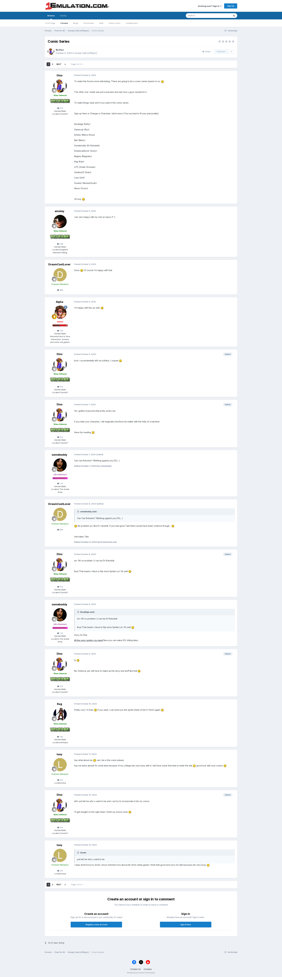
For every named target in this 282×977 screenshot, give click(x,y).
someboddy (59, 454)
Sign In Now (185, 924)
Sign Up (230, 6)
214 (61, 780)
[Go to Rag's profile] (60, 714)
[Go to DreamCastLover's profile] (60, 274)
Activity (63, 15)
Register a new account (96, 924)
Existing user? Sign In (209, 6)
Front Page (50, 23)
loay (59, 754)
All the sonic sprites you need (88, 640)
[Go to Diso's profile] (51, 51)
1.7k (61, 483)
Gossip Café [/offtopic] (86, 53)
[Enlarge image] (162, 81)
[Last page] (65, 64)
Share (207, 51)
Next (58, 64)
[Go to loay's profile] (60, 764)
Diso (61, 50)
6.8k (61, 244)
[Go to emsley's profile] (60, 221)
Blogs (75, 23)
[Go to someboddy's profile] (60, 465)
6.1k (61, 108)
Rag (59, 704)
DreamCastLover (59, 264)
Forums (64, 23)
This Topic (222, 15)
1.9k (61, 737)
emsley (59, 211)
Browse (51, 15)
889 (61, 290)
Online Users (114, 23)
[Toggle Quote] (78, 511)
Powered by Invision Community (141, 973)
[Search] (234, 15)
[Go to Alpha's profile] (60, 312)
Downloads (89, 23)
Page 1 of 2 (76, 64)
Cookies (148, 969)
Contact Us (135, 969)
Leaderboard (132, 23)
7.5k (61, 330)
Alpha (59, 301)
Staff (101, 23)
